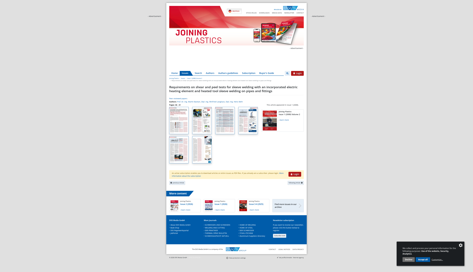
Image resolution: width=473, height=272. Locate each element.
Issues (185, 73)
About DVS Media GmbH (180, 225)
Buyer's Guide (266, 73)
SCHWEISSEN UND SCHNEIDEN (217, 225)
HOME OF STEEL (246, 228)
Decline (408, 259)
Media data (277, 13)
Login (298, 73)
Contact (300, 13)
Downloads (264, 13)
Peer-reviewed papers (178, 98)
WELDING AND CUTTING (215, 228)
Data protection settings (237, 258)
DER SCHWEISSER (247, 230)
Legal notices (284, 249)
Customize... (437, 259)
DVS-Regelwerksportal (179, 230)
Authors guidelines (228, 73)
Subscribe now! (279, 235)
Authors (210, 73)
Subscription (248, 73)
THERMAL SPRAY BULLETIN (216, 233)
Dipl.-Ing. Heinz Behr (234, 102)
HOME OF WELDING (248, 225)
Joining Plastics (174, 78)
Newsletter (289, 13)
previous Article (178, 183)
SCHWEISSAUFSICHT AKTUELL (217, 236)
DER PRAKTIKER (211, 230)
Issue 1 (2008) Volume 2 (194, 78)
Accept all (423, 259)
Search (198, 73)
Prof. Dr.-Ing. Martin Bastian (188, 102)
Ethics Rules (251, 13)
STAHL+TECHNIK (246, 233)
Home (174, 73)
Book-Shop (174, 228)
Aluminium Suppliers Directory (252, 236)
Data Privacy (298, 249)
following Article (295, 183)
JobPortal (174, 233)
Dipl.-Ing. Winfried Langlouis (213, 102)
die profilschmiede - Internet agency (291, 257)
